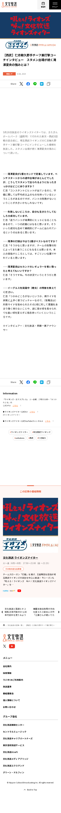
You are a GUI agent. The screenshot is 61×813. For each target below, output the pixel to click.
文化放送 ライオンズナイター (20, 557)
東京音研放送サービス (13, 745)
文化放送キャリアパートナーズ (18, 738)
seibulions (19, 438)
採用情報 (7, 673)
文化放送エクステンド (13, 765)
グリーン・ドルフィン (13, 772)
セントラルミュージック (14, 731)
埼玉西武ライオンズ (41, 432)
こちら (15, 405)
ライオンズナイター (19, 432)
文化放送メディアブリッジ (15, 758)
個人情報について (11, 700)
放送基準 (7, 686)
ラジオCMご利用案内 (13, 679)
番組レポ (9, 74)
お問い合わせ (9, 706)
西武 (31, 438)
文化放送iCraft (10, 752)
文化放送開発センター (13, 724)
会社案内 (7, 666)
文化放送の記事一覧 (15, 625)
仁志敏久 (42, 438)
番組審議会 (8, 693)
